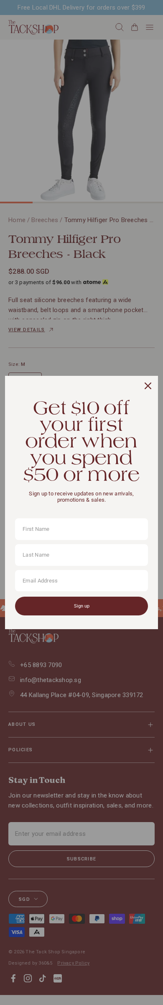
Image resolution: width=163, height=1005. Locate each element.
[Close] (148, 386)
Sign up (81, 606)
